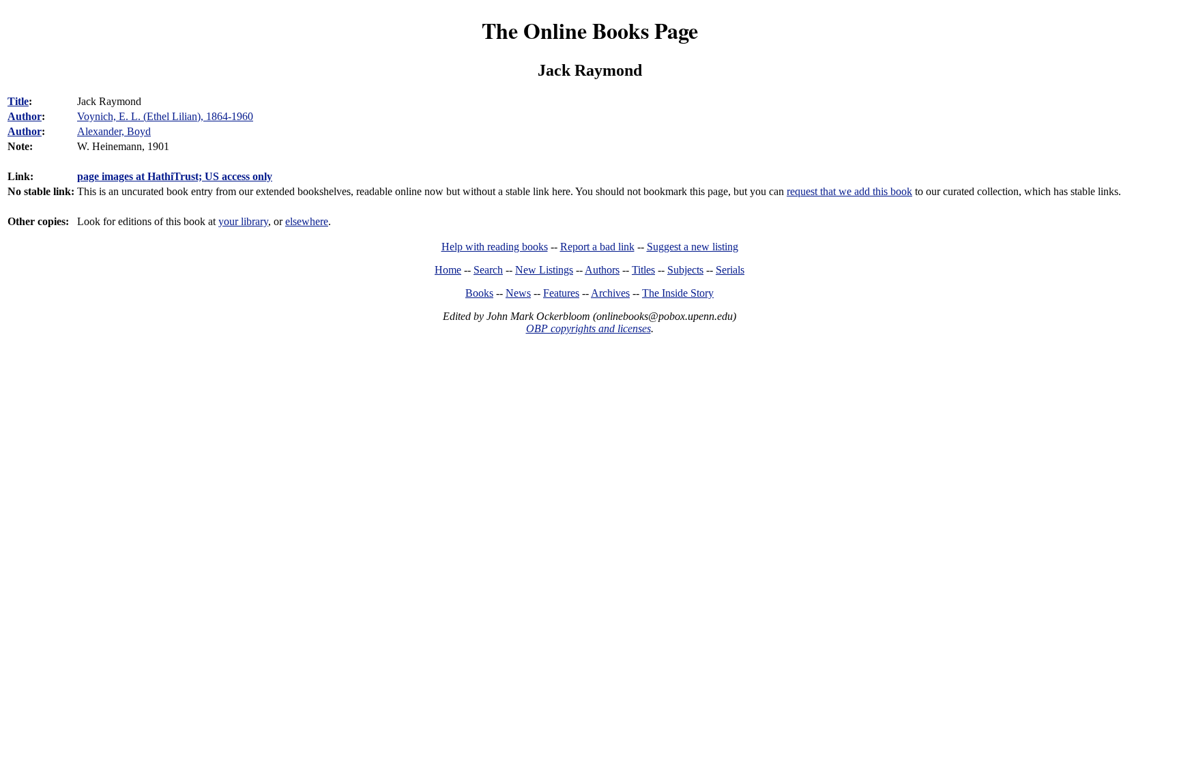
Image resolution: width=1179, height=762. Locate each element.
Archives (610, 293)
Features (561, 293)
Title (18, 101)
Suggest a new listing (692, 246)
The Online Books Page (590, 30)
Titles (643, 270)
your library (243, 221)
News (518, 293)
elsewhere (306, 221)
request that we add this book (849, 191)
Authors (602, 270)
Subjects (685, 270)
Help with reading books (494, 246)
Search (488, 270)
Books (479, 293)
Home (448, 270)
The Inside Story (678, 293)
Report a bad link (597, 246)
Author (25, 116)
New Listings (544, 270)
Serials (730, 270)
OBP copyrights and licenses (588, 328)
